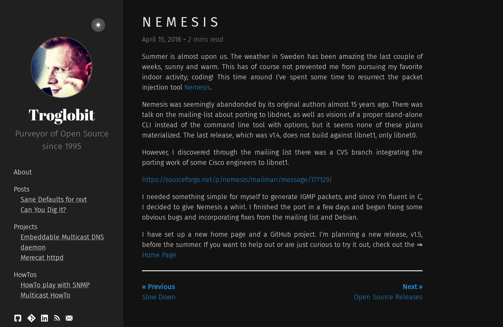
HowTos (25, 275)
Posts (21, 189)
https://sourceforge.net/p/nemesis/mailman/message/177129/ (237, 179)
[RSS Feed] (57, 320)
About (23, 172)
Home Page (159, 255)
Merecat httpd (42, 257)
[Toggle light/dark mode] (98, 25)
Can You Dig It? (43, 210)
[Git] (32, 320)
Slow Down (159, 292)
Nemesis (197, 87)
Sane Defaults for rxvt (54, 199)
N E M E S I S (180, 22)
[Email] (69, 320)
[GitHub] (19, 320)
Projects (25, 227)
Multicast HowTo (45, 295)
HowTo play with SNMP (55, 285)
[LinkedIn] (45, 320)
